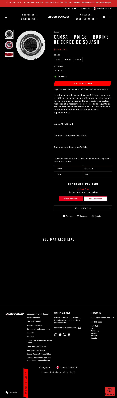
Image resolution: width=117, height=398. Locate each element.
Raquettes (28, 14)
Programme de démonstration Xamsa (39, 341)
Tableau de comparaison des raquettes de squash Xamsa (39, 359)
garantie (30, 333)
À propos (85, 14)
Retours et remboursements (38, 329)
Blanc (78, 59)
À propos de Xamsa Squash (38, 314)
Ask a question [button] (95, 198)
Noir (58, 59)
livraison (30, 336)
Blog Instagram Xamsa (36, 350)
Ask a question (83, 208)
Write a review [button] (70, 198)
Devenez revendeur (35, 325)
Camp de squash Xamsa (36, 346)
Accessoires (28, 19)
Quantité (59, 66)
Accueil (57, 32)
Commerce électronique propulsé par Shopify (58, 372)
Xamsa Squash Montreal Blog (39, 354)
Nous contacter (86, 19)
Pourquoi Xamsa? (34, 321)
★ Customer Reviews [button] (26, 383)
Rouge (68, 59)
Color (57, 55)
